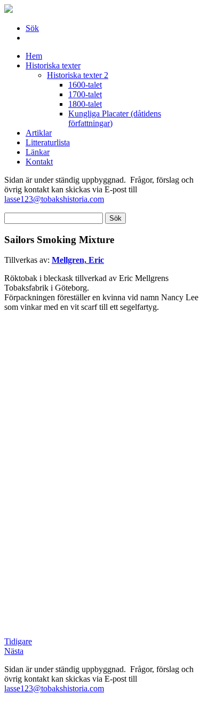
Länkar (38, 152)
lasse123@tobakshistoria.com (54, 199)
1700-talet (85, 94)
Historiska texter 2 (77, 75)
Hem (34, 55)
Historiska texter (53, 65)
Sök (32, 28)
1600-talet (85, 84)
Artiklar (39, 132)
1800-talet (85, 103)
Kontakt (39, 161)
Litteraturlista (48, 142)
